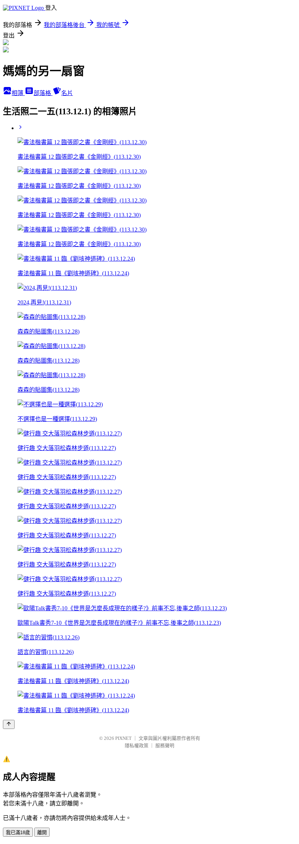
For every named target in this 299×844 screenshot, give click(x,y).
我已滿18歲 (18, 832)
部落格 (43, 93)
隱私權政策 (136, 745)
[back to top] (9, 724)
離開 (42, 832)
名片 (67, 93)
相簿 (18, 93)
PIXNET (123, 738)
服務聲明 (164, 745)
